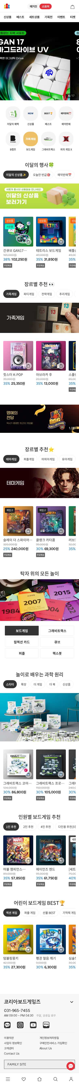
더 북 (52, 684)
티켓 (72, 17)
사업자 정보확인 (13, 1043)
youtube (33, 1025)
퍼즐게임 (29, 459)
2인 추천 (28, 827)
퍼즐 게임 (29, 913)
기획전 (48, 17)
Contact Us (11, 1053)
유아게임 (67, 459)
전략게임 (47, 294)
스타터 (10, 684)
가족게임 (11, 294)
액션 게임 (11, 913)
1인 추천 (11, 827)
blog (46, 1025)
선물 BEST (49, 913)
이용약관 (9, 1037)
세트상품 (34, 17)
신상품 (8, 17)
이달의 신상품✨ (16, 175)
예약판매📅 (65, 175)
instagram (20, 1025)
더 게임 (38, 684)
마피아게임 (48, 459)
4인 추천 (46, 827)
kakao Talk (7, 1025)
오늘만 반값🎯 (41, 175)
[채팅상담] (70, 1066)
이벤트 (61, 17)
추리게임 (64, 294)
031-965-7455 (17, 1010)
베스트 (20, 17)
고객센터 (9, 1048)
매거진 (33, 6)
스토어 (45, 6)
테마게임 (11, 459)
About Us (46, 1048)
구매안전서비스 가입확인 (53, 1043)
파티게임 (29, 294)
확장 (23, 684)
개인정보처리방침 (49, 1037)
